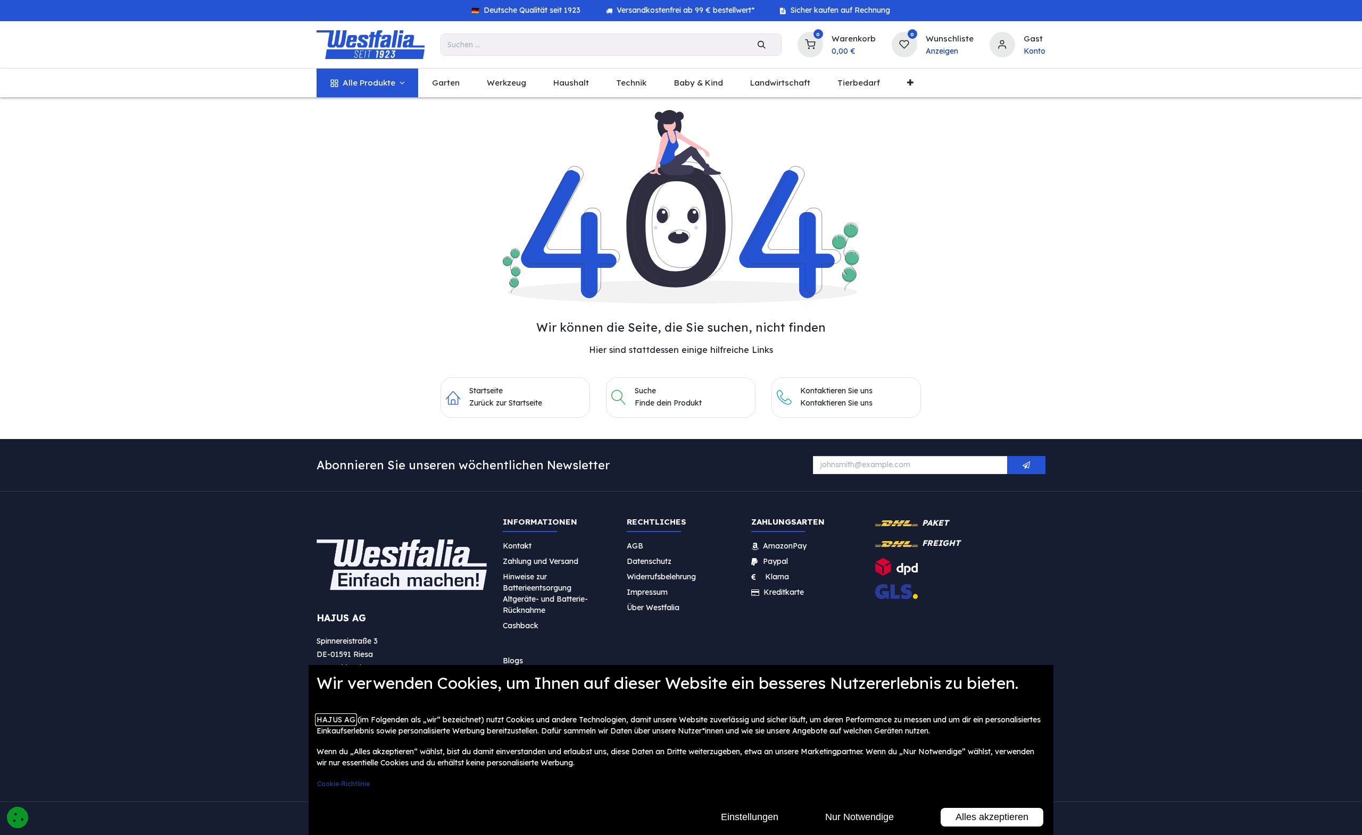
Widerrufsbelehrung (662, 576)
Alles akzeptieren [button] (992, 817)
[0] (810, 43)
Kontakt (517, 545)
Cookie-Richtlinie (343, 784)
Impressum (647, 591)
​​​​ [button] (1026, 465)
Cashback (520, 625)
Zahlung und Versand (540, 561)
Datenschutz (649, 561)
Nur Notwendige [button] (859, 817)
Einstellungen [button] (749, 817)
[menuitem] (367, 83)
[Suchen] (761, 44)
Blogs (513, 660)
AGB (635, 545)
